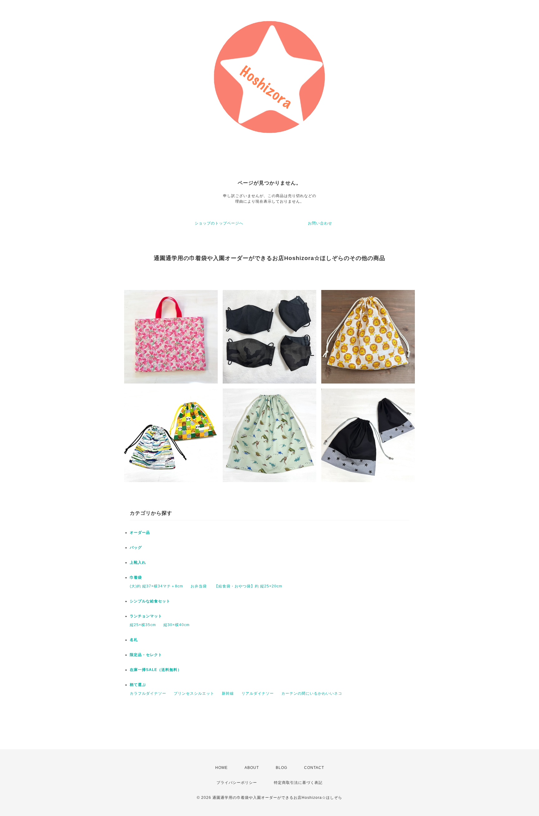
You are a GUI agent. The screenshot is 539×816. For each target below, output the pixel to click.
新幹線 (228, 693)
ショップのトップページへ (219, 223)
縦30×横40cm (176, 625)
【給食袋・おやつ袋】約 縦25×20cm (248, 586)
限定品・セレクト (146, 655)
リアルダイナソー (257, 693)
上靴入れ (138, 562)
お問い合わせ (320, 223)
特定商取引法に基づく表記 (298, 782)
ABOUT (252, 767)
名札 (134, 640)
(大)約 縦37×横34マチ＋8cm (156, 586)
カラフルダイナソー (148, 693)
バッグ (136, 547)
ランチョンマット (146, 616)
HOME (221, 767)
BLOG (281, 767)
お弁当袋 (199, 586)
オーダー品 (140, 532)
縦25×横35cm (143, 625)
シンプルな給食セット (150, 601)
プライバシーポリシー (236, 782)
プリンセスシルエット (194, 693)
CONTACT (314, 767)
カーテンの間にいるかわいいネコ (311, 693)
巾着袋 (136, 577)
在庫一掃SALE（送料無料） (156, 670)
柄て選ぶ (138, 685)
